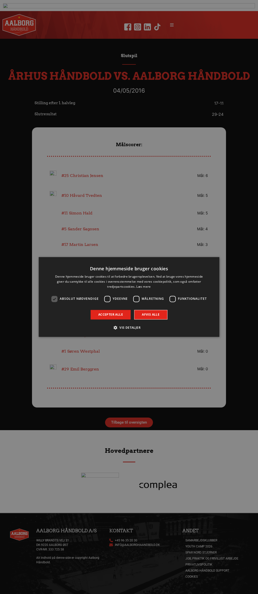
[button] (129, 328)
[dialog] (129, 297)
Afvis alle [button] (150, 314)
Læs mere (143, 286)
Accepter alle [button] (110, 314)
